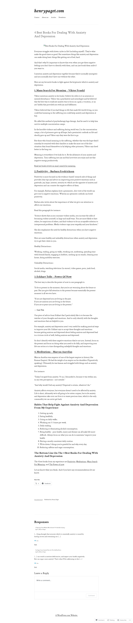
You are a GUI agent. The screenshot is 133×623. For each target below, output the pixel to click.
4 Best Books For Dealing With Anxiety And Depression (60, 34)
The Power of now (56, 464)
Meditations (81, 461)
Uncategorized (38, 500)
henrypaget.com (49, 11)
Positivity (71, 461)
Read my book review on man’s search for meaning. (55, 166)
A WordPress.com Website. (66, 615)
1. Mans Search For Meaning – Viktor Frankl (59, 90)
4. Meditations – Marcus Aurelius (53, 352)
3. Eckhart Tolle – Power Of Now (53, 276)
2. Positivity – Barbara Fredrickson (54, 171)
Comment (91, 595)
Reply (35, 544)
